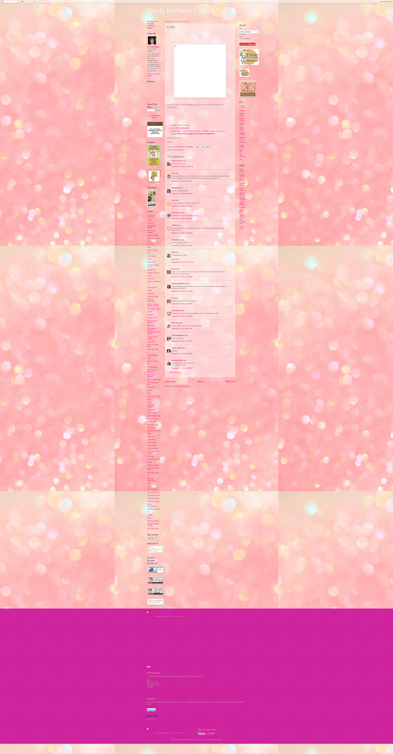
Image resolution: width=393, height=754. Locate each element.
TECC (149, 483)
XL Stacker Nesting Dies (205, 134)
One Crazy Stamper (151, 406)
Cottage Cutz (151, 270)
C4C (148, 253)
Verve (149, 518)
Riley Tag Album (152, 448)
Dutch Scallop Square (186, 134)
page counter (151, 719)
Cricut (149, 276)
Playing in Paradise (153, 431)
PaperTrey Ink (152, 422)
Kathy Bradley (242, 203)
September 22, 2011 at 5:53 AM (182, 233)
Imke (173, 200)
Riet (173, 252)
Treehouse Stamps (153, 509)
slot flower (150, 456)
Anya (149, 241)
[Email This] (201, 147)
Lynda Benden (242, 146)
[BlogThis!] (203, 147)
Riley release (151, 442)
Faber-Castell (151, 287)
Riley (149, 433)
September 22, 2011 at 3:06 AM (182, 181)
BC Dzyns (150, 244)
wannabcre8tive (177, 360)
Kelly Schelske (177, 161)
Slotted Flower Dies (153, 459)
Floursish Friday (152, 296)
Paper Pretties (152, 413)
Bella (149, 247)
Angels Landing (152, 235)
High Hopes (151, 325)
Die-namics (151, 278)
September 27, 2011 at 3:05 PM (182, 368)
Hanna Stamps (152, 318)
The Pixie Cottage (153, 498)
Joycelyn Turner (242, 138)
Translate (247, 38)
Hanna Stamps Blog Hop (152, 321)
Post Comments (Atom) (182, 386)
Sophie (149, 462)
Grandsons (151, 315)
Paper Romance (152, 419)
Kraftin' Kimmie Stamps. (152, 337)
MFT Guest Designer (151, 376)
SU (148, 476)
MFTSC (150, 390)
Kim (173, 298)
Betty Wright (176, 310)
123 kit (149, 220)
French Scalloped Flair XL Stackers (153, 305)
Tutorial (149, 515)
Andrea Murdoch (242, 107)
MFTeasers (151, 387)
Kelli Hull (242, 142)
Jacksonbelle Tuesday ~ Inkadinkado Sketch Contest (154, 331)
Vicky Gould (241, 227)
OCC (149, 399)
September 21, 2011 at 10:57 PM (182, 166)
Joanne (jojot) (176, 348)
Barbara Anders (242, 114)
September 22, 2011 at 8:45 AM (182, 245)
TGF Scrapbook (152, 489)
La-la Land (150, 341)
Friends (149, 312)
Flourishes (180, 150)
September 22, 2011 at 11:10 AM (182, 262)
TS (148, 512)
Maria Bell (241, 151)
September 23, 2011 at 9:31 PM (182, 328)
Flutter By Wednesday (151, 300)
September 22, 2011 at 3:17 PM (182, 291)
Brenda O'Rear (241, 179)
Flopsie (149, 290)
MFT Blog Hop (152, 367)
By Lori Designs (152, 250)
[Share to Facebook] (207, 147)
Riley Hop (150, 436)
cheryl (174, 225)
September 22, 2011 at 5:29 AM (182, 206)
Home (200, 381)
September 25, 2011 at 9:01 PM (182, 353)
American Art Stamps (151, 231)
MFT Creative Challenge (152, 371)
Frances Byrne (242, 124)
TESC (149, 486)
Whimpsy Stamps (153, 521)
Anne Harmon (242, 170)
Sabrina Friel (242, 211)
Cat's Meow (151, 256)
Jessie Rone (241, 129)
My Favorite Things (153, 396)
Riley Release (152, 445)
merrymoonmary (201, 739)
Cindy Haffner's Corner (180, 10)
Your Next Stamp (153, 528)
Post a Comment (175, 372)
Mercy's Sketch (152, 361)
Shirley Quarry (241, 216)
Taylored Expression (151, 479)
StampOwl (175, 188)
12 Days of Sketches (151, 216)
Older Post (230, 381)
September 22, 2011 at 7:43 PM (182, 316)
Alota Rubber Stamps (151, 227)
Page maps (151, 410)
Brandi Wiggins (242, 175)
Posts (152, 547)
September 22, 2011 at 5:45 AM (182, 218)
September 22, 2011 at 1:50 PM (182, 277)
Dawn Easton (176, 213)
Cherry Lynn (151, 262)
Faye (173, 173)
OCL (149, 402)
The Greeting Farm (153, 495)
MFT (149, 364)
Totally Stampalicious (152, 505)
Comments (154, 551)
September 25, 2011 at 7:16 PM (182, 341)
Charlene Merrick (242, 184)
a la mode (150, 223)
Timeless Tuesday (153, 501)
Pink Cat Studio (152, 425)
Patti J (174, 269)
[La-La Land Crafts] (249, 64)
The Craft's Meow (153, 492)
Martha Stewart (152, 355)
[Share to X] (205, 147)
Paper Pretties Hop (153, 416)
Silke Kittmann (242, 155)
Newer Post (170, 381)
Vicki (241, 159)
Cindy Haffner (180, 147)
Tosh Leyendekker (242, 221)
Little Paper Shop (153, 349)
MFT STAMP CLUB (154, 379)
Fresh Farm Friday (153, 309)
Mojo (149, 393)
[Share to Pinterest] (209, 147)
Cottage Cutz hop (153, 273)
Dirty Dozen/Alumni (153, 281)
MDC (149, 358)
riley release (151, 439)
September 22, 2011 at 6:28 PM (182, 304)
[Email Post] (197, 147)
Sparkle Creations (153, 465)
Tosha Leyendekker (178, 283)
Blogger (219, 739)
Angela (241, 110)
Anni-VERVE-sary (153, 238)
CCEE (182, 105)
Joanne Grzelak (242, 133)
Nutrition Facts (173, 616)
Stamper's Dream (153, 473)
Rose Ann (175, 323)
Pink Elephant (152, 428)
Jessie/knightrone (178, 335)
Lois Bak (242, 207)
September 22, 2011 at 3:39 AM (182, 193)
